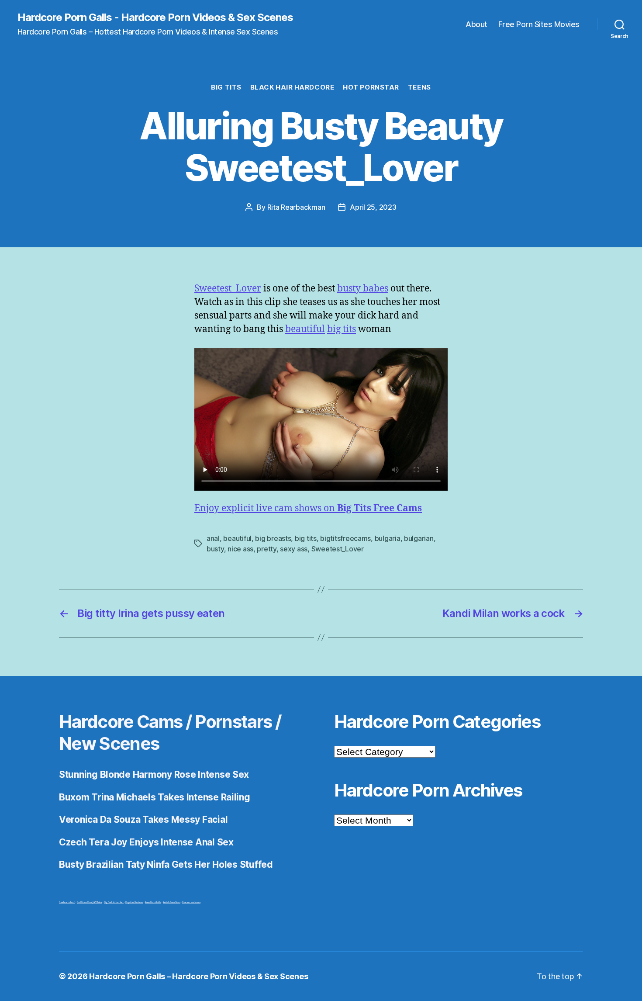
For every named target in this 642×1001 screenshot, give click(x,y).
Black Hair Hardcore (292, 87)
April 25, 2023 (373, 207)
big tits (341, 329)
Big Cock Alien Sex (114, 902)
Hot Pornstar (371, 87)
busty (215, 548)
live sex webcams (191, 902)
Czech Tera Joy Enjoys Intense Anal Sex (146, 842)
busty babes (362, 288)
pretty (266, 548)
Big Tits (226, 87)
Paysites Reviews (134, 902)
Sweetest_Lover (227, 288)
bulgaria (387, 538)
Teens (419, 87)
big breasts (273, 538)
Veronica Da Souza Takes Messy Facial (143, 819)
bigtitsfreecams (345, 538)
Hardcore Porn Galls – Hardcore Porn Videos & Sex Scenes (198, 976)
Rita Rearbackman (296, 207)
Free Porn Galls (153, 902)
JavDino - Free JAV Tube (89, 902)
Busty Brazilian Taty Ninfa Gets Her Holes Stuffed (166, 864)
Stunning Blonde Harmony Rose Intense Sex (154, 774)
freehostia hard (67, 902)
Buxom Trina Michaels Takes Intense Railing (154, 797)
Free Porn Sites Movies (539, 24)
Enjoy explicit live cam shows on (308, 508)
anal (213, 538)
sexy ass (293, 548)
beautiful (305, 329)
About (476, 24)
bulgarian (419, 538)
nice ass (240, 548)
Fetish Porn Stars (171, 902)
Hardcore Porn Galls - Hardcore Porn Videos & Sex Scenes (155, 17)
